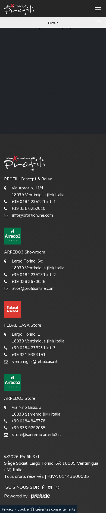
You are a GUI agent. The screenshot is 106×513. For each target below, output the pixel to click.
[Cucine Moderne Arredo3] (53, 236)
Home (51, 23)
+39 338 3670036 (28, 281)
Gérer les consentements (55, 509)
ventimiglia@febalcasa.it (35, 361)
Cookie (23, 509)
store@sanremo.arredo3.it (36, 434)
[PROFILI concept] (53, 162)
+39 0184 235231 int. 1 (33, 201)
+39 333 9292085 (28, 428)
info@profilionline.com (32, 215)
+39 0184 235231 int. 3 (33, 348)
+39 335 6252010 (28, 208)
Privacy (8, 509)
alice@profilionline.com (33, 288)
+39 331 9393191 (28, 354)
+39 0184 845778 (28, 421)
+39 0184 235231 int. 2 (33, 275)
